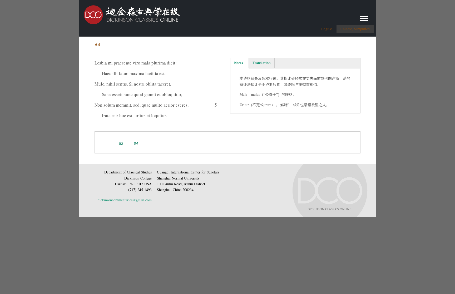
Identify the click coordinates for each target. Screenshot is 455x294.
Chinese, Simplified (355, 28)
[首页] (129, 12)
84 (136, 143)
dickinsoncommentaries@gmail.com (125, 199)
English (327, 28)
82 (121, 143)
